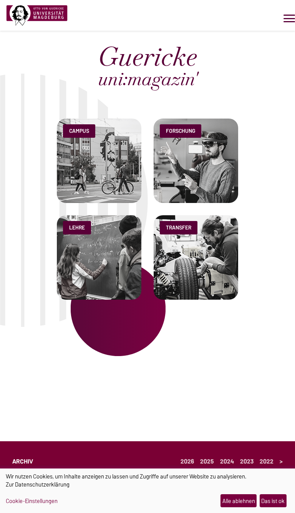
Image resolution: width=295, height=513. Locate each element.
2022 (266, 462)
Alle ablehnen (238, 501)
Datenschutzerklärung (42, 484)
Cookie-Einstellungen (32, 501)
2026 (187, 462)
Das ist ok (273, 501)
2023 (247, 462)
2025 (207, 462)
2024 (227, 462)
